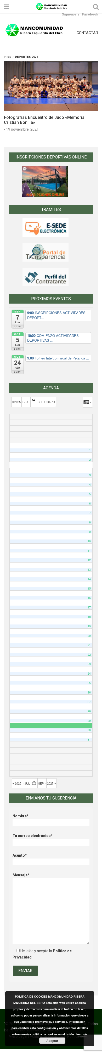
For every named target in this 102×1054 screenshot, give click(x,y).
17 (89, 607)
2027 (50, 402)
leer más (81, 1034)
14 (89, 579)
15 (89, 588)
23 (89, 664)
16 (89, 598)
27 (89, 702)
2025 (17, 402)
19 (89, 626)
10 (89, 541)
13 (89, 569)
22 (89, 654)
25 (89, 683)
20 (89, 636)
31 (89, 739)
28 (89, 711)
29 (89, 721)
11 (89, 551)
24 (89, 673)
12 (89, 560)
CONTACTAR (87, 33)
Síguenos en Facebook (80, 14)
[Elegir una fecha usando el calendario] (33, 402)
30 (89, 730)
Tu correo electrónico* (33, 836)
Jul (26, 402)
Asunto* (20, 855)
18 (89, 617)
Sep (41, 402)
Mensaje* (21, 875)
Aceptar (52, 1040)
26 (89, 692)
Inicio (7, 57)
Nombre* (21, 816)
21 (89, 645)
